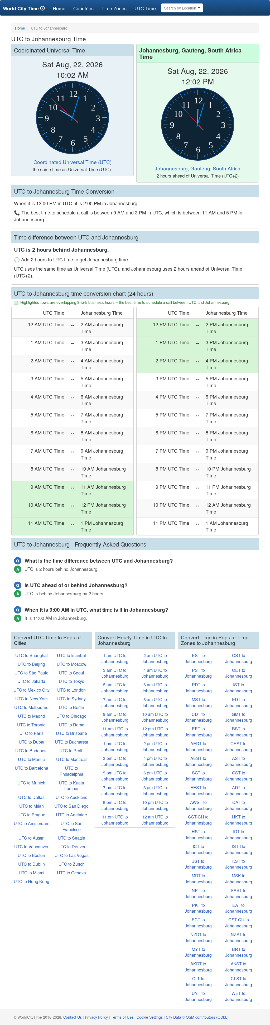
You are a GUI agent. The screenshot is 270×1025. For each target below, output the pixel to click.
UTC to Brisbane (71, 733)
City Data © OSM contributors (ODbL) (197, 1017)
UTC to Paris (32, 733)
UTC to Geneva (71, 873)
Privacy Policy (96, 1017)
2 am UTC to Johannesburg (155, 658)
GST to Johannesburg (238, 776)
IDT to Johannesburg (238, 834)
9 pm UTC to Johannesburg (115, 805)
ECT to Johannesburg (198, 923)
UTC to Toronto (31, 725)
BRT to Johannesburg (238, 952)
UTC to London (71, 690)
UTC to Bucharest (71, 742)
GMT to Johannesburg (238, 717)
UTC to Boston (31, 855)
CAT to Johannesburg (238, 805)
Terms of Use (122, 1017)
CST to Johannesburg (238, 658)
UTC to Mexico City (31, 690)
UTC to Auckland (72, 797)
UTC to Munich (31, 783)
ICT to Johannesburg (198, 849)
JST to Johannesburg (198, 864)
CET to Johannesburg (238, 673)
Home (61, 8)
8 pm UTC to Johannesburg (155, 790)
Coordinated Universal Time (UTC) (72, 161)
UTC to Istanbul (71, 655)
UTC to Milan (31, 806)
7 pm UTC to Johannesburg (115, 790)
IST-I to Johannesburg (238, 849)
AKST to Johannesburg (238, 967)
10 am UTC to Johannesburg (155, 717)
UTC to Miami (31, 873)
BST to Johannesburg (238, 732)
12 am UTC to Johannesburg (155, 820)
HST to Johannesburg (198, 834)
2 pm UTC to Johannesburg (155, 746)
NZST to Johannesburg (238, 937)
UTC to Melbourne (31, 707)
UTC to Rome (71, 725)
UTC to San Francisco (72, 826)
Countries (83, 8)
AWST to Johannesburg (198, 805)
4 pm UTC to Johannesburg (155, 761)
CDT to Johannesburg (198, 717)
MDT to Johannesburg (198, 879)
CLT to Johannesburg (198, 981)
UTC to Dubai (31, 742)
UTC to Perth (71, 751)
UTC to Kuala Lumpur (71, 786)
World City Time (21, 8)
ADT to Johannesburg (238, 790)
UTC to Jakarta (31, 681)
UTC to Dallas (31, 797)
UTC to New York (31, 699)
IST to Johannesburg (238, 688)
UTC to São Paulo (32, 673)
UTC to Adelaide (71, 815)
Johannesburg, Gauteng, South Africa (197, 168)
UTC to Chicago (71, 716)
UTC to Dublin (31, 864)
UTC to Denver (71, 847)
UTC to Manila (31, 759)
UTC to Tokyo (71, 681)
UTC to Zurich (72, 864)
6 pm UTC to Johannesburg (155, 776)
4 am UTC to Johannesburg (155, 673)
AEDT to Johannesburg (198, 746)
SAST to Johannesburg (238, 893)
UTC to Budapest (31, 751)
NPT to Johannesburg (198, 893)
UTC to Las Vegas (72, 855)
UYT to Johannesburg (198, 996)
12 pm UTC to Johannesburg (155, 732)
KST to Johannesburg (238, 864)
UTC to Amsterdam (31, 823)
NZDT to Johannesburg (198, 937)
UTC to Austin (31, 838)
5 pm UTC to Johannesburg (115, 776)
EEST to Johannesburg (198, 790)
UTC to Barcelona (31, 768)
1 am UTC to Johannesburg (115, 658)
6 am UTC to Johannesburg (155, 688)
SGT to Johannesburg (198, 776)
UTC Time (145, 8)
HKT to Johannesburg (238, 820)
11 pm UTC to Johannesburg (115, 820)
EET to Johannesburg (198, 732)
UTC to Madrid (31, 716)
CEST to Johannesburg (238, 746)
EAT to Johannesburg (238, 908)
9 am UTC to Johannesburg (115, 717)
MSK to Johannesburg (238, 879)
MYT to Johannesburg (198, 952)
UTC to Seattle (71, 838)
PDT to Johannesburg (198, 688)
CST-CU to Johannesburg (238, 923)
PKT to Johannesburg (198, 908)
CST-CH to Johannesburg (198, 820)
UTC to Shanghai (31, 655)
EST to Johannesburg (198, 658)
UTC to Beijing (31, 664)
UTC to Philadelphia (71, 771)
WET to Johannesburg (238, 996)
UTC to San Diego (71, 806)
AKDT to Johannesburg (198, 967)
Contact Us (72, 1017)
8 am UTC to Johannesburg (155, 702)
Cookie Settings (150, 1017)
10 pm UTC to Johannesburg (155, 805)
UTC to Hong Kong (31, 881)
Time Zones (114, 8)
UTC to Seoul (71, 673)
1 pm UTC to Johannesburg (115, 746)
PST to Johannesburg (198, 673)
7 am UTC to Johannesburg (115, 702)
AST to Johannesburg (238, 761)
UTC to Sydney (71, 699)
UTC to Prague (31, 815)
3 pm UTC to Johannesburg (115, 761)
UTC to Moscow (71, 664)
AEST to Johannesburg (198, 761)
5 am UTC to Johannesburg (115, 688)
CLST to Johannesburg (238, 981)
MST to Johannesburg (198, 702)
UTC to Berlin (71, 707)
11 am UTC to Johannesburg (115, 732)
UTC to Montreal (71, 759)
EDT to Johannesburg (238, 702)
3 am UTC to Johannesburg (115, 673)
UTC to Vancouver (31, 847)
